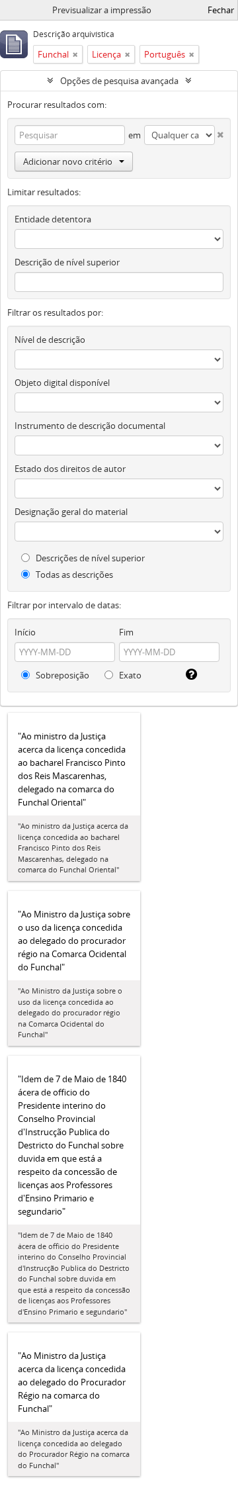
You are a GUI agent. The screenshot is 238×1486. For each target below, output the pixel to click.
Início (25, 632)
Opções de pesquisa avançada (119, 81)
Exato (129, 675)
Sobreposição (61, 675)
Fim (126, 632)
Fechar (221, 10)
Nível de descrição (50, 340)
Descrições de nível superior (89, 558)
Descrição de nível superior (67, 262)
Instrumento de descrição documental (90, 426)
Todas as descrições (73, 574)
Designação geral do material (71, 512)
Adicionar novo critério (67, 161)
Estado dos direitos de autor (70, 469)
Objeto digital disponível (62, 383)
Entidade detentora (53, 219)
